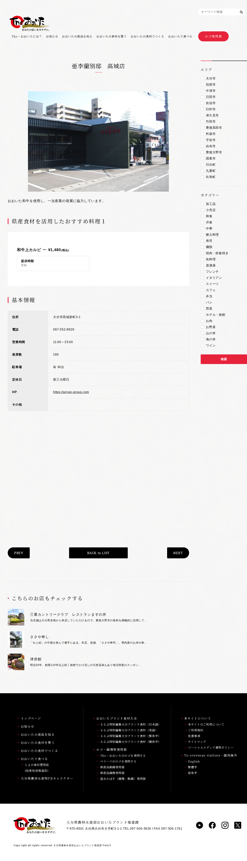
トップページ (31, 718)
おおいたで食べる (180, 36)
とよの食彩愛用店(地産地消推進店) (37, 767)
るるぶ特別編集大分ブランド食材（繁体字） (130, 736)
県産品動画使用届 (112, 767)
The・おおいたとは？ (27, 36)
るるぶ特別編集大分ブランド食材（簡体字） (130, 742)
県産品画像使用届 (112, 773)
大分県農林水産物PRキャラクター (47, 778)
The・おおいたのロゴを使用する (123, 755)
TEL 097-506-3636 (137, 828)
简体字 (192, 773)
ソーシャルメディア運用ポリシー (210, 747)
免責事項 (194, 736)
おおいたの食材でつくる (147, 36)
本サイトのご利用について (206, 724)
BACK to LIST (98, 553)
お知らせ (52, 36)
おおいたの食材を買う (111, 36)
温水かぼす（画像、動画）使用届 (123, 779)
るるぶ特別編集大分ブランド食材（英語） (129, 730)
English (194, 761)
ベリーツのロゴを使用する (118, 761)
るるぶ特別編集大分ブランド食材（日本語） (130, 724)
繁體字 (192, 767)
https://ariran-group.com (71, 392)
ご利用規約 (195, 730)
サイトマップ (197, 742)
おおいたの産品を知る (77, 36)
